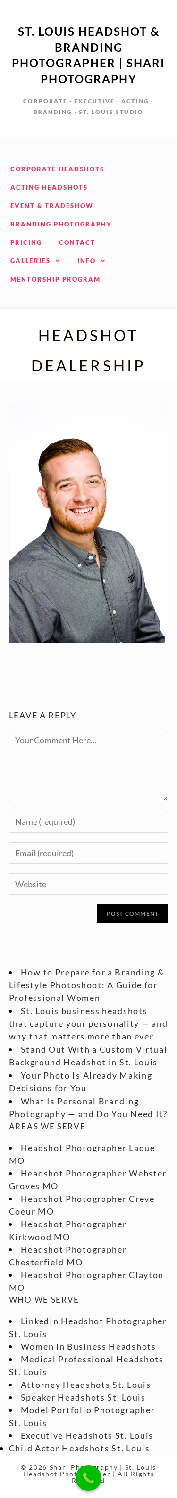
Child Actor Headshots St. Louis (79, 1448)
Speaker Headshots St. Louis (83, 1397)
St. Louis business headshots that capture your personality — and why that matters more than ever (88, 1023)
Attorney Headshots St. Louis (86, 1384)
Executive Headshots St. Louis (87, 1435)
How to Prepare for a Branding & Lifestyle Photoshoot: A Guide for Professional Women (87, 985)
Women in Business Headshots (88, 1346)
